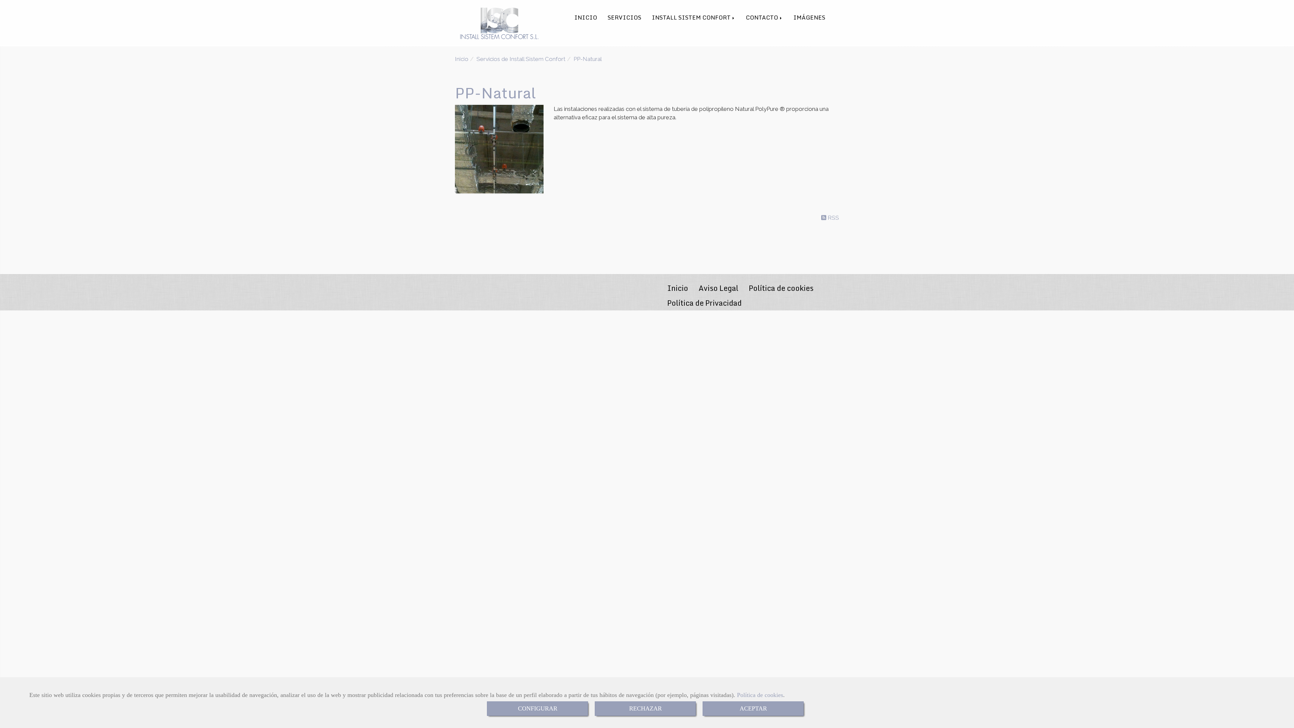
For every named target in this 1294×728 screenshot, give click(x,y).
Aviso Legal (718, 288)
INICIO (585, 17)
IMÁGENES (809, 17)
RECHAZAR (645, 708)
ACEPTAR (753, 708)
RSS (832, 217)
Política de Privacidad (704, 303)
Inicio (677, 288)
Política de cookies (760, 695)
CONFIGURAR (537, 708)
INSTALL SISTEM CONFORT (692, 17)
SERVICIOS (624, 17)
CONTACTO (762, 17)
